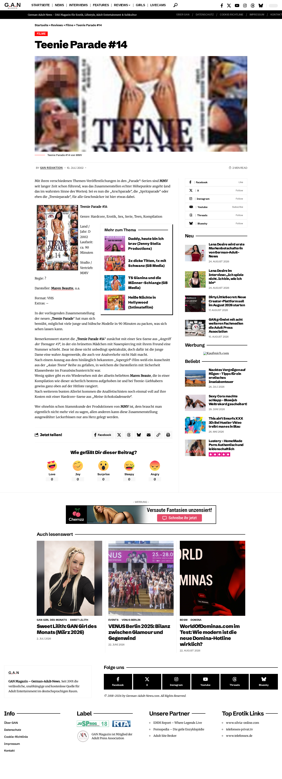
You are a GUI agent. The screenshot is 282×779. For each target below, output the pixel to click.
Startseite (41, 25)
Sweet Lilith (79, 619)
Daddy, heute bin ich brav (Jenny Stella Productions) (146, 243)
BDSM (183, 619)
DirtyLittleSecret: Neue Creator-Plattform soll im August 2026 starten (227, 301)
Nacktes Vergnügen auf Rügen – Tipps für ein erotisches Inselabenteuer (227, 376)
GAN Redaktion (51, 168)
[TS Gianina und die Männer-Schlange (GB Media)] (114, 283)
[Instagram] (245, 5)
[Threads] (253, 5)
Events (113, 619)
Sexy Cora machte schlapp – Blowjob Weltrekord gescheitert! (228, 400)
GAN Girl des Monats (52, 619)
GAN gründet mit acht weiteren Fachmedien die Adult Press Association (226, 325)
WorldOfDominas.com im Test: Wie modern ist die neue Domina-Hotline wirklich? (210, 635)
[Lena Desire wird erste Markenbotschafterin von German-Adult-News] (195, 253)
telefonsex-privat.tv (239, 729)
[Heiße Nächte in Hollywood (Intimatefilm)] (114, 302)
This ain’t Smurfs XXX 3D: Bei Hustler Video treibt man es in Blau (226, 422)
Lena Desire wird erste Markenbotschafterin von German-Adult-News (226, 250)
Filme (69, 25)
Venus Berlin (131, 619)
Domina (196, 619)
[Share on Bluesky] (138, 435)
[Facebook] (221, 5)
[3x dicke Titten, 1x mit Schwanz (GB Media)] (114, 263)
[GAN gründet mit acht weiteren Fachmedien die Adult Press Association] (195, 328)
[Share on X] (119, 435)
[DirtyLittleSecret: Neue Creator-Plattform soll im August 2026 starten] (195, 304)
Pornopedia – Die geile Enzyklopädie (178, 729)
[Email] (148, 435)
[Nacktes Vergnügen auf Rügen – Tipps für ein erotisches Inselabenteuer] (195, 378)
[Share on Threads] (128, 435)
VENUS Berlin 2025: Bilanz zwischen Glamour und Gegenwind (139, 632)
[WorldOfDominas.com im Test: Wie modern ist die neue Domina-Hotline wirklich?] (212, 578)
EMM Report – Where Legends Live (177, 723)
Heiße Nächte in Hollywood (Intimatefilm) (142, 302)
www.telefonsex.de (239, 736)
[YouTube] (237, 5)
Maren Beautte (62, 288)
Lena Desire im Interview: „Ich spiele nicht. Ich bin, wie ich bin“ (226, 277)
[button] (175, 5)
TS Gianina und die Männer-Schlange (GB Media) (148, 283)
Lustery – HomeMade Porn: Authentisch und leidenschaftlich (226, 445)
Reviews (57, 25)
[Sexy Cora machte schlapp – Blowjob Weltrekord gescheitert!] (195, 403)
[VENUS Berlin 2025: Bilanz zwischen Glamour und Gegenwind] (141, 578)
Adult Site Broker (165, 736)
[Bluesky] (260, 5)
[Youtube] (216, 207)
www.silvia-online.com (242, 723)
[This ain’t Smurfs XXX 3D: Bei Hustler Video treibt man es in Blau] (195, 425)
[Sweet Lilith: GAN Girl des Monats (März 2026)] (69, 578)
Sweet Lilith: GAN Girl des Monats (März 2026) (67, 629)
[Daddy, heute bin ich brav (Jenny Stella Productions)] (114, 243)
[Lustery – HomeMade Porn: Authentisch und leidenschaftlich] (195, 448)
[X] (229, 5)
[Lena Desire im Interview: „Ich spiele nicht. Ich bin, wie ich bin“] (195, 279)
